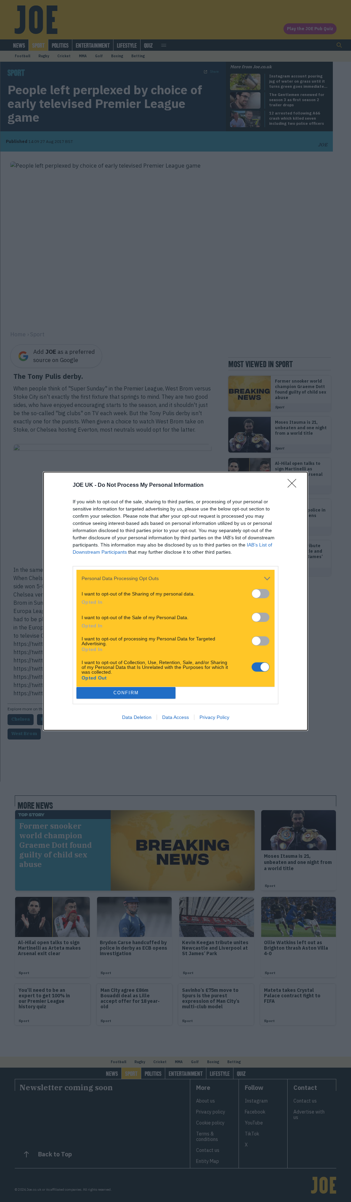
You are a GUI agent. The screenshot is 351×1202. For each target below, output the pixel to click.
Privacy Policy (214, 717)
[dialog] (175, 601)
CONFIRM (126, 692)
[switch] (260, 593)
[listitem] (175, 578)
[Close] (294, 485)
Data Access (175, 717)
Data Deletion (137, 717)
